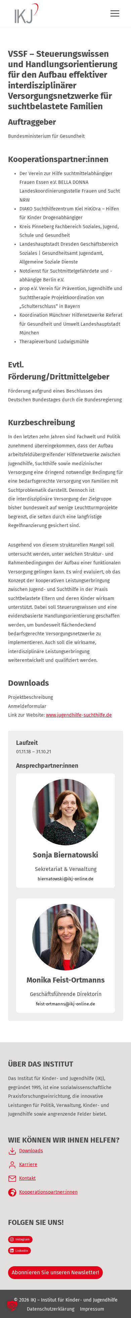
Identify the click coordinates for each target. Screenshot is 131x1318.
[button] (12, 1306)
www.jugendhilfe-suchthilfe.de (79, 715)
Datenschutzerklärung (50, 1309)
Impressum (92, 1309)
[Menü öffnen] (114, 13)
